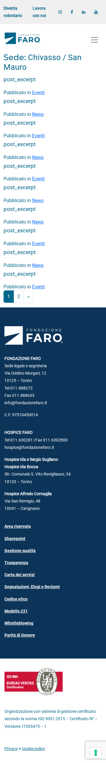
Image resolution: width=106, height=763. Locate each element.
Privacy (11, 748)
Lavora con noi (39, 12)
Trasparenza (16, 562)
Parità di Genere (19, 635)
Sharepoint (14, 538)
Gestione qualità (20, 550)
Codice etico (16, 599)
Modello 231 (16, 611)
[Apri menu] (94, 39)
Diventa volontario (13, 12)
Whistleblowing (18, 623)
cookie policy (33, 748)
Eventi (38, 92)
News (38, 114)
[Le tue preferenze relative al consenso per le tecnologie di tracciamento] (95, 752)
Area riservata (17, 526)
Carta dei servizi (19, 574)
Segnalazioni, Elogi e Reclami (32, 586)
